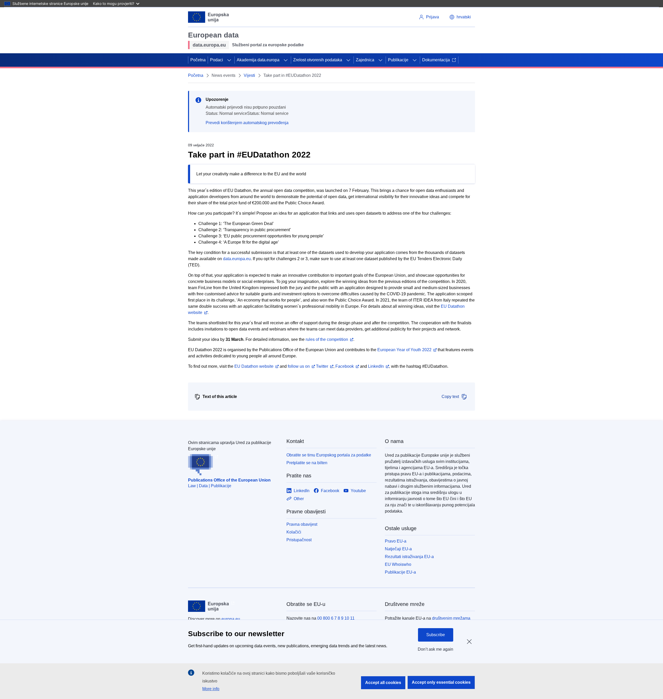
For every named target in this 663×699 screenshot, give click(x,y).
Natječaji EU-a (398, 549)
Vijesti (249, 75)
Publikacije (398, 60)
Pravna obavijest (301, 524)
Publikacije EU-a (400, 572)
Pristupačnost (299, 540)
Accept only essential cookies (441, 682)
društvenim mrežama (451, 618)
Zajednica (365, 60)
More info (210, 689)
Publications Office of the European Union (229, 480)
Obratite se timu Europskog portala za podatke (328, 455)
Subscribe (435, 635)
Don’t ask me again (435, 649)
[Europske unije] (208, 17)
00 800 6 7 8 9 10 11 (336, 618)
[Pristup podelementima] (229, 60)
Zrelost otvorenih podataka (317, 60)
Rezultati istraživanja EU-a (409, 556)
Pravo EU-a (395, 541)
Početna (198, 60)
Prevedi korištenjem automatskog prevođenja (247, 123)
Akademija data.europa (258, 60)
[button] (460, 17)
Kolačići (293, 532)
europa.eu (230, 619)
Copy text (450, 396)
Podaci (216, 60)
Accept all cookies (383, 682)
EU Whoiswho (398, 564)
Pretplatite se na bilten (306, 463)
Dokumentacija (436, 60)
